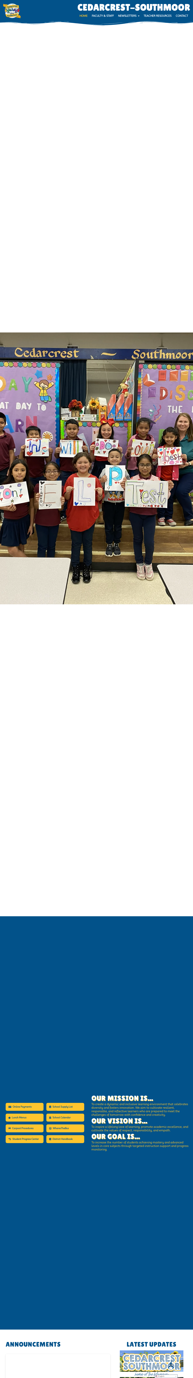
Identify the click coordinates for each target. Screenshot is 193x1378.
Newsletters (127, 15)
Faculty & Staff (103, 15)
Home (84, 15)
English (161, 1376)
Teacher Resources (158, 15)
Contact (182, 15)
